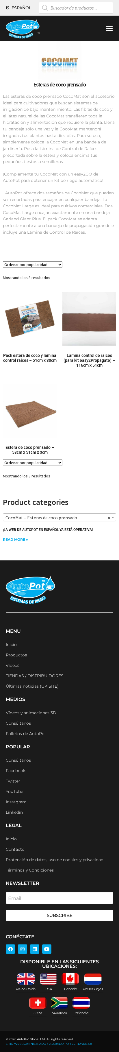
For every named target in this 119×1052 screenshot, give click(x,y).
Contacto (15, 849)
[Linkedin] (34, 949)
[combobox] (59, 517)
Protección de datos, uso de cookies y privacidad (54, 859)
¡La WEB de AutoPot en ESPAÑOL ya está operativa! (48, 530)
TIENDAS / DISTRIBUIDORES (35, 675)
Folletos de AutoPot (26, 733)
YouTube (14, 791)
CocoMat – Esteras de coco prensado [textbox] (57, 518)
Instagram (16, 801)
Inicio (11, 644)
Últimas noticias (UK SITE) (32, 686)
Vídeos (12, 665)
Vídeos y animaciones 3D (31, 712)
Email (14, 898)
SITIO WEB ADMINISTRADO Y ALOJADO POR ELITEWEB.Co (49, 1044)
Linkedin (14, 812)
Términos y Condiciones (30, 870)
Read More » (15, 539)
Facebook (15, 770)
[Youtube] (46, 949)
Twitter (13, 781)
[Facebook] (10, 949)
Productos (16, 655)
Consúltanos (18, 723)
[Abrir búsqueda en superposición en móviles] (76, 8)
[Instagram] (22, 949)
